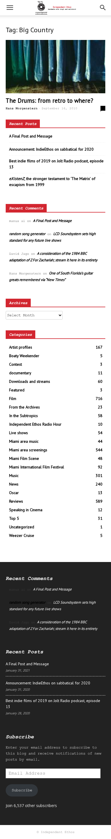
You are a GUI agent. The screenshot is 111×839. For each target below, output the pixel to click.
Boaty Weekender (24, 355)
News (13, 484)
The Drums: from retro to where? (49, 100)
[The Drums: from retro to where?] (55, 66)
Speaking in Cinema (25, 509)
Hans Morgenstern (22, 108)
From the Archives (24, 407)
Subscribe (22, 790)
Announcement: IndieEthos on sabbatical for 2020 (51, 149)
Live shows (18, 432)
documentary (20, 372)
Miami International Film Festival (36, 467)
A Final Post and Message (30, 136)
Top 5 (14, 518)
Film (12, 398)
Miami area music (23, 441)
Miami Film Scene (24, 458)
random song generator (27, 233)
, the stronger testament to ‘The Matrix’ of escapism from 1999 (52, 181)
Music (13, 475)
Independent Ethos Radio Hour (35, 424)
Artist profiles (20, 347)
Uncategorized (21, 526)
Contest (15, 364)
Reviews (16, 501)
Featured (16, 390)
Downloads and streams (29, 381)
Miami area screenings (28, 449)
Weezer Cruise (21, 535)
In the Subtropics (23, 415)
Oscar (14, 492)
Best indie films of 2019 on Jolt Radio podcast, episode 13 (56, 163)
